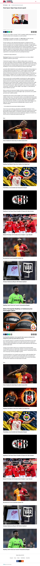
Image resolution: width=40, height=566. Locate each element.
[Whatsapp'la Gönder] (9, 32)
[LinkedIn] (7, 32)
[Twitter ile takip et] (20, 561)
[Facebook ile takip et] (17, 561)
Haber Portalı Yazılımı (8, 564)
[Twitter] (6, 32)
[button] (32, 32)
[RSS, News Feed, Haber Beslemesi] (22, 561)
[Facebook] (4, 32)
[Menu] (35, 1)
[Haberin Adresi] (8, 1)
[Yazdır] (11, 32)
